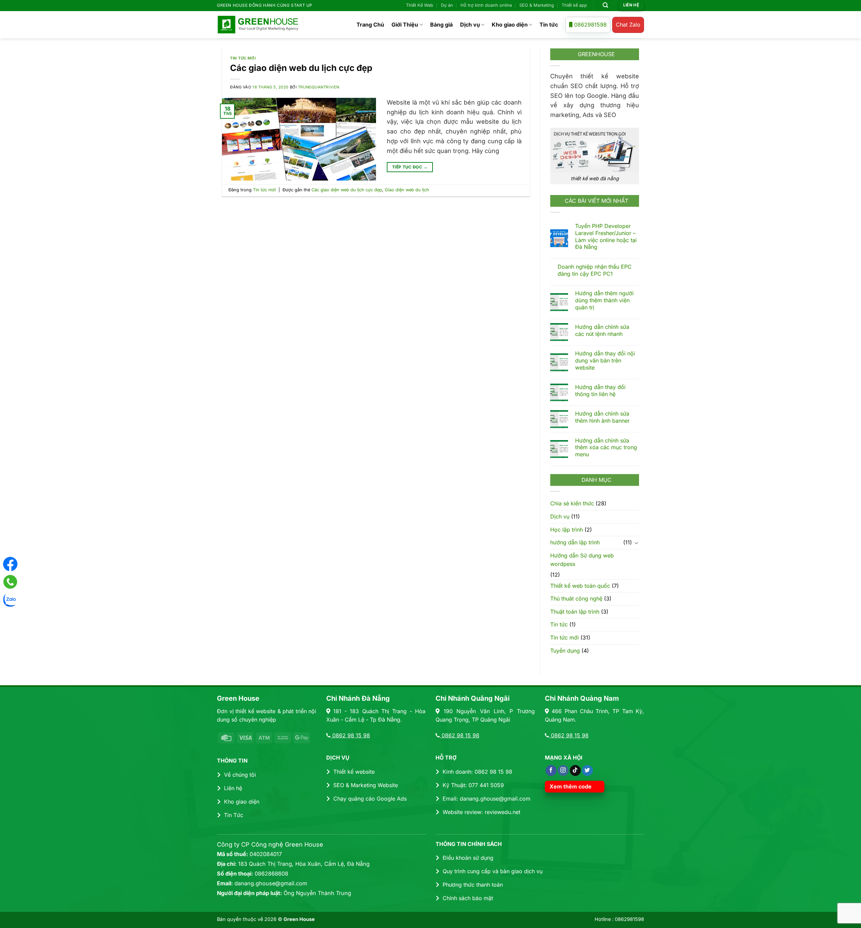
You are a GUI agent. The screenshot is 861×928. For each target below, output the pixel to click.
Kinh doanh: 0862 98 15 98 (477, 771)
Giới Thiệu (404, 24)
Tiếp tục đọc (409, 166)
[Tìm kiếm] (605, 5)
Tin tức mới (243, 58)
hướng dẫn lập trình (575, 542)
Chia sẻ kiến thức (572, 503)
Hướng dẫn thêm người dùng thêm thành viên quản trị (604, 300)
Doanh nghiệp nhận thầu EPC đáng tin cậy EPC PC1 (595, 270)
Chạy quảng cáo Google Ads (370, 798)
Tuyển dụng (565, 650)
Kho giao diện (510, 24)
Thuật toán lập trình (574, 611)
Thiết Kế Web (419, 5)
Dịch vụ (470, 24)
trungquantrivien (318, 87)
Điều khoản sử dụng (468, 857)
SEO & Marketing (536, 5)
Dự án (447, 5)
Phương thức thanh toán (473, 884)
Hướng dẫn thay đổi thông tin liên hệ (600, 390)
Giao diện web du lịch (407, 189)
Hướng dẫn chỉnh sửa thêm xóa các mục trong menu (606, 447)
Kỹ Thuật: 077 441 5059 (473, 785)
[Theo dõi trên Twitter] (587, 770)
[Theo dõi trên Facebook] (551, 770)
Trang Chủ (370, 24)
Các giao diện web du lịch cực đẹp (301, 68)
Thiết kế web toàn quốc (580, 585)
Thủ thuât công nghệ (576, 598)
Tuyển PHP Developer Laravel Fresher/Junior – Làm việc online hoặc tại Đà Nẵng (606, 236)
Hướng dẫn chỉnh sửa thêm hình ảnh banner (602, 417)
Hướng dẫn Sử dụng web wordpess (582, 559)
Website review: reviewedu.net (481, 812)
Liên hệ (233, 788)
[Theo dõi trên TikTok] (575, 770)
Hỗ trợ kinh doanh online (486, 5)
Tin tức (548, 24)
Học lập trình (566, 529)
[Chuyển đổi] (636, 543)
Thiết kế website (354, 771)
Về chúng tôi (240, 774)
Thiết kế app (574, 5)
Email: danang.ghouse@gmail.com (486, 798)
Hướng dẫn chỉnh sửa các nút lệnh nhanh (602, 330)
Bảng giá (441, 24)
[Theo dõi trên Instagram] (563, 770)
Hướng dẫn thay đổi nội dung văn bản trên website (605, 360)
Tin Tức (233, 815)
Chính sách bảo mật (468, 898)
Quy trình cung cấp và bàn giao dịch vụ (492, 871)
